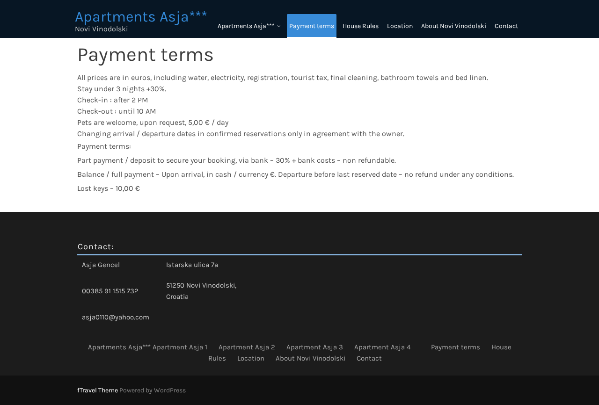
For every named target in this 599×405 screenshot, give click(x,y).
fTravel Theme (98, 390)
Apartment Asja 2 (247, 347)
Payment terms (311, 26)
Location (400, 26)
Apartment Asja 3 (314, 347)
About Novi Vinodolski (453, 26)
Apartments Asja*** (246, 26)
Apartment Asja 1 (180, 347)
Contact (506, 26)
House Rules (361, 26)
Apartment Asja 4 (382, 347)
